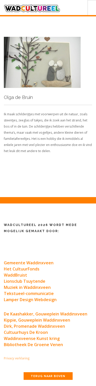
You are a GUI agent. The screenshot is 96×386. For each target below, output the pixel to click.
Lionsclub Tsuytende (24, 281)
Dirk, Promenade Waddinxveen (34, 326)
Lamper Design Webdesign (30, 299)
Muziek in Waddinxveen (27, 287)
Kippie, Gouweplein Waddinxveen (37, 320)
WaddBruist (15, 275)
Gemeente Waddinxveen (29, 263)
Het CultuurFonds (21, 269)
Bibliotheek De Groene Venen (33, 344)
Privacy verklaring (17, 358)
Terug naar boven (48, 376)
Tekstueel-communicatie (29, 293)
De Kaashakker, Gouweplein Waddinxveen (45, 314)
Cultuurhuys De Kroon (26, 332)
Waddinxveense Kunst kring (32, 338)
